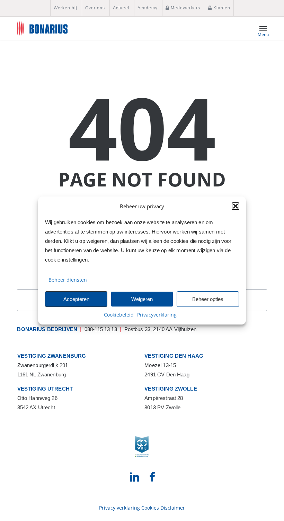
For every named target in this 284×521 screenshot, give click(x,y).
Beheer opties (207, 299)
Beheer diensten (67, 279)
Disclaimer (172, 507)
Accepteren (76, 299)
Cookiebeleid (119, 314)
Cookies (150, 507)
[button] (235, 206)
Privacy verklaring (119, 507)
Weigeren (142, 299)
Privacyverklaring (157, 314)
